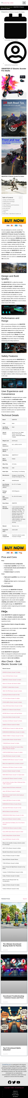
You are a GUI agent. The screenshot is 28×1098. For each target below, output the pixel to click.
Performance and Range (9, 201)
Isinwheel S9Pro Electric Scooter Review (12, 739)
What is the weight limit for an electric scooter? (13, 763)
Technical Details (7, 206)
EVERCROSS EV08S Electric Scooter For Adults (13, 732)
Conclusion (5, 210)
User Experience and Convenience (11, 205)
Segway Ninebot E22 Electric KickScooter (12, 787)
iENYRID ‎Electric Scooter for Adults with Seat (13, 728)
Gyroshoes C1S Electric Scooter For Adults (12, 720)
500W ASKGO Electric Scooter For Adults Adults (13, 774)
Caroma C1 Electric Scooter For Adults (11, 771)
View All (25, 898)
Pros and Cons (6, 208)
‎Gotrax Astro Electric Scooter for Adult (11, 717)
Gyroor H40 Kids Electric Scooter (10, 676)
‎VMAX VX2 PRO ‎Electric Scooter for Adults (12, 691)
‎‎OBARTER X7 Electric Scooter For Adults (12, 679)
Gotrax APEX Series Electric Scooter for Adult (13, 831)
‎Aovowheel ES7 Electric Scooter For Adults (12, 778)
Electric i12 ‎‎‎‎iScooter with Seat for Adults (12, 683)
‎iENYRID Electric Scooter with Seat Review (12, 713)
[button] (24, 2)
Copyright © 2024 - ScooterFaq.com (14, 1087)
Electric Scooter (8, 7)
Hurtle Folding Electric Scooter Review (11, 835)
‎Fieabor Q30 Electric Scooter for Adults (11, 800)
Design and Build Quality (8, 199)
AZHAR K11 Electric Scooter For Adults (11, 672)
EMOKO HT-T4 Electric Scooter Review (11, 709)
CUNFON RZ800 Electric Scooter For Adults (13, 752)
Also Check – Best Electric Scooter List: (12, 213)
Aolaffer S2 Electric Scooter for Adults (11, 724)
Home (2, 7)
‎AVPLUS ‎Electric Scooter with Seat (10, 811)
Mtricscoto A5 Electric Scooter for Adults (12, 819)
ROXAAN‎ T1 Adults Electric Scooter (11, 687)
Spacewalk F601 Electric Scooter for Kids (12, 807)
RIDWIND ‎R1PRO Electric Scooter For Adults (13, 759)
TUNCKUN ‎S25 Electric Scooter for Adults (12, 828)
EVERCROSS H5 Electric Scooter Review (12, 804)
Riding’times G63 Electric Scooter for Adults (12, 767)
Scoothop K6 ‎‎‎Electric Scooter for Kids (11, 694)
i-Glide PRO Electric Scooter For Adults (11, 756)
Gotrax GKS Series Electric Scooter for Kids (12, 705)
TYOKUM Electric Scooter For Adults (11, 743)
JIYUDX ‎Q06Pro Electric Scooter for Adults (12, 702)
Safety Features (7, 203)
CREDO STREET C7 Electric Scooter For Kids (13, 735)
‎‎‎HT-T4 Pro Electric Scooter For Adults (11, 698)
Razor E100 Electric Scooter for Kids (11, 839)
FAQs (4, 211)
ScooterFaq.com (6, 1064)
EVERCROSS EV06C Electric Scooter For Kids (13, 815)
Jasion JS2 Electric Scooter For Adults (11, 791)
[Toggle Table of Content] (19, 198)
